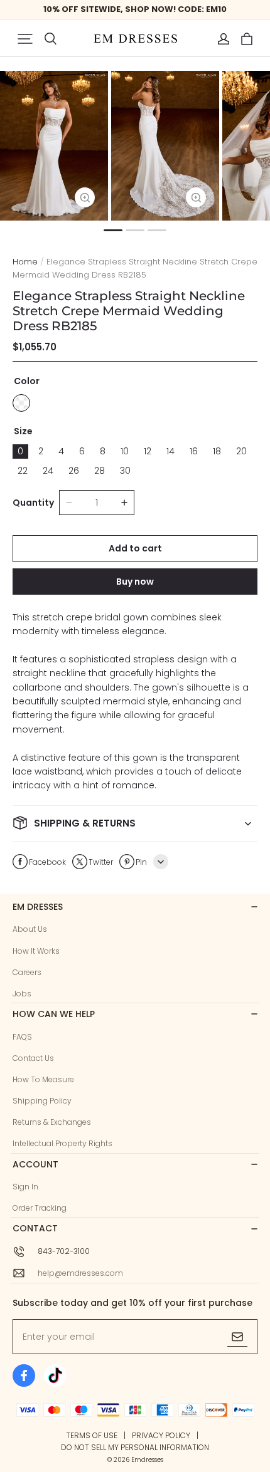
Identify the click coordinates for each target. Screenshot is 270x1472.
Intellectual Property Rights (62, 1143)
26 (73, 470)
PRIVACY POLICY (161, 1435)
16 (194, 451)
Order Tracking (40, 1208)
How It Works (36, 951)
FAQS (22, 1036)
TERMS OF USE (91, 1435)
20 (241, 451)
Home (25, 262)
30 (125, 470)
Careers (27, 972)
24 (48, 470)
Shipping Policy (42, 1100)
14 (170, 451)
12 (147, 451)
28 (99, 470)
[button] (25, 38)
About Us (30, 929)
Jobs (22, 993)
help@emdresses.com (80, 1273)
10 (125, 451)
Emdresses (147, 1459)
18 (217, 451)
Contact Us (33, 1058)
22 (23, 470)
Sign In (25, 1186)
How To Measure (43, 1079)
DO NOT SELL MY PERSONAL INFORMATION (135, 1447)
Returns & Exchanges (52, 1122)
